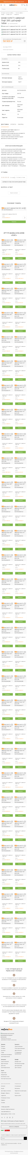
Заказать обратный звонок (7, 1109)
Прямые (3, 1046)
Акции (2, 1088)
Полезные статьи (5, 1098)
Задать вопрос (14, 193)
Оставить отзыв (20, 177)
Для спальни (18, 1067)
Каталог (3, 1086)
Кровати (17, 1044)
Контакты (17, 1093)
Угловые (3, 1048)
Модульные (4, 1074)
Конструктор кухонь (6, 1078)
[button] (25, 217)
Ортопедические (5, 1056)
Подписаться (25, 1138)
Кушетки (3, 1050)
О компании (18, 1086)
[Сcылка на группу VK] (2, 1117)
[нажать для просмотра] (14, 29)
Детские (3, 1065)
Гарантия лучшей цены (20, 1090)
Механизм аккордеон (6, 1054)
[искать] (25, 9)
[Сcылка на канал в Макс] (7, 1117)
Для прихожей (18, 1065)
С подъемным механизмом (18, 1053)
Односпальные (18, 1046)
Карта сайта (18, 1095)
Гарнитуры (3, 1072)
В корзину (14, 221)
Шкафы (16, 1059)
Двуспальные (18, 1050)
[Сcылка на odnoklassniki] (4, 1117)
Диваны (3, 1044)
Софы (2, 1052)
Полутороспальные (20, 1048)
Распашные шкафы (19, 1063)
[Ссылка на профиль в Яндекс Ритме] (12, 1117)
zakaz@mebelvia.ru (6, 1111)
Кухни (2, 1070)
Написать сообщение (14, 1126)
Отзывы (3, 1102)
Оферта (3, 1100)
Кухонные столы (5, 1076)
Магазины (17, 1088)
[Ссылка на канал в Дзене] (10, 1117)
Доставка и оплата (6, 1090)
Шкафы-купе (18, 1061)
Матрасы (3, 1059)
